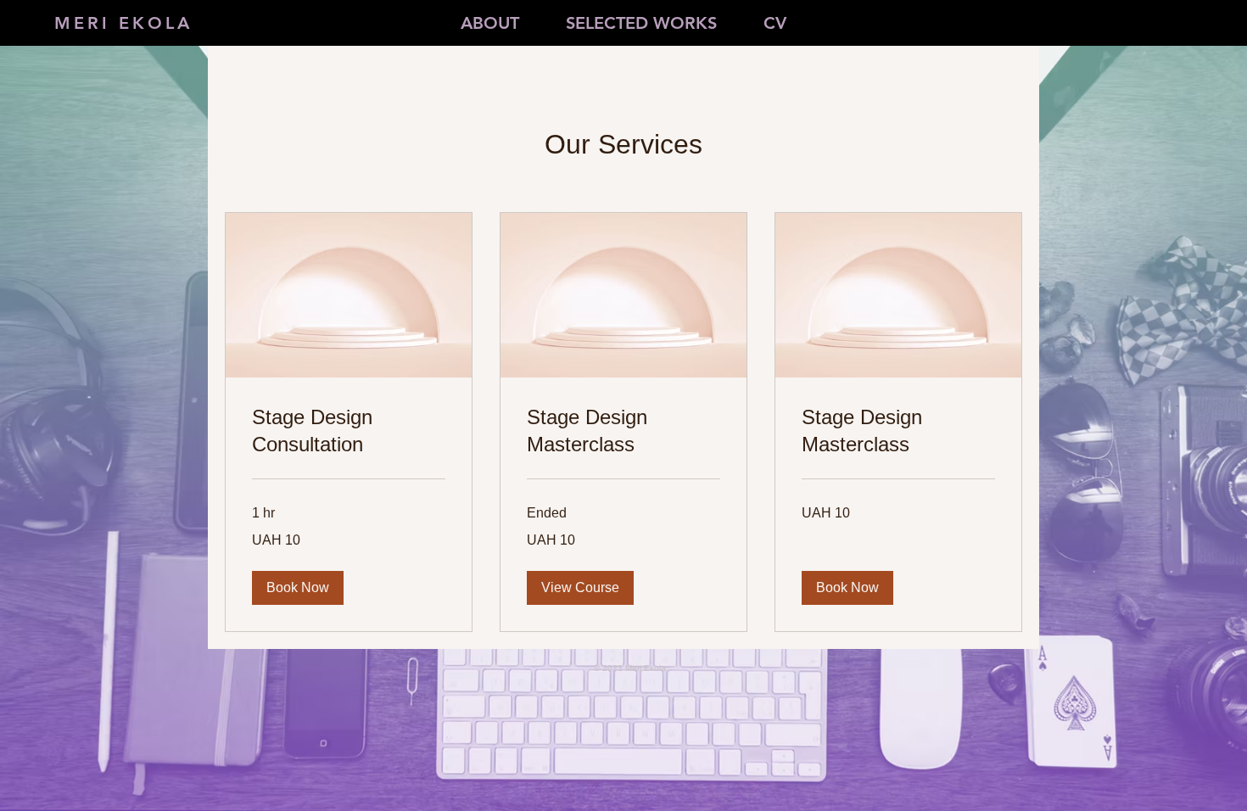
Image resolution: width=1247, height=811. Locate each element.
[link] (348, 431)
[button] (298, 588)
